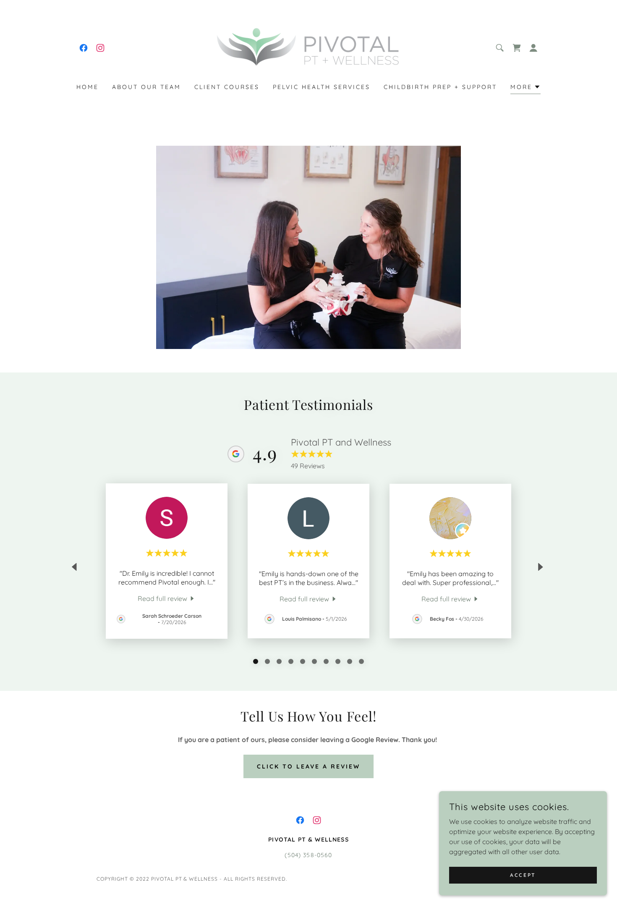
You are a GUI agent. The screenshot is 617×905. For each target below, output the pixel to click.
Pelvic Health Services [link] (321, 87)
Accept (523, 875)
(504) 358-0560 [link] (308, 855)
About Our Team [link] (146, 87)
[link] (83, 47)
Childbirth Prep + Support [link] (440, 87)
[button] (533, 47)
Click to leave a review (308, 766)
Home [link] (87, 87)
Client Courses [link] (226, 87)
